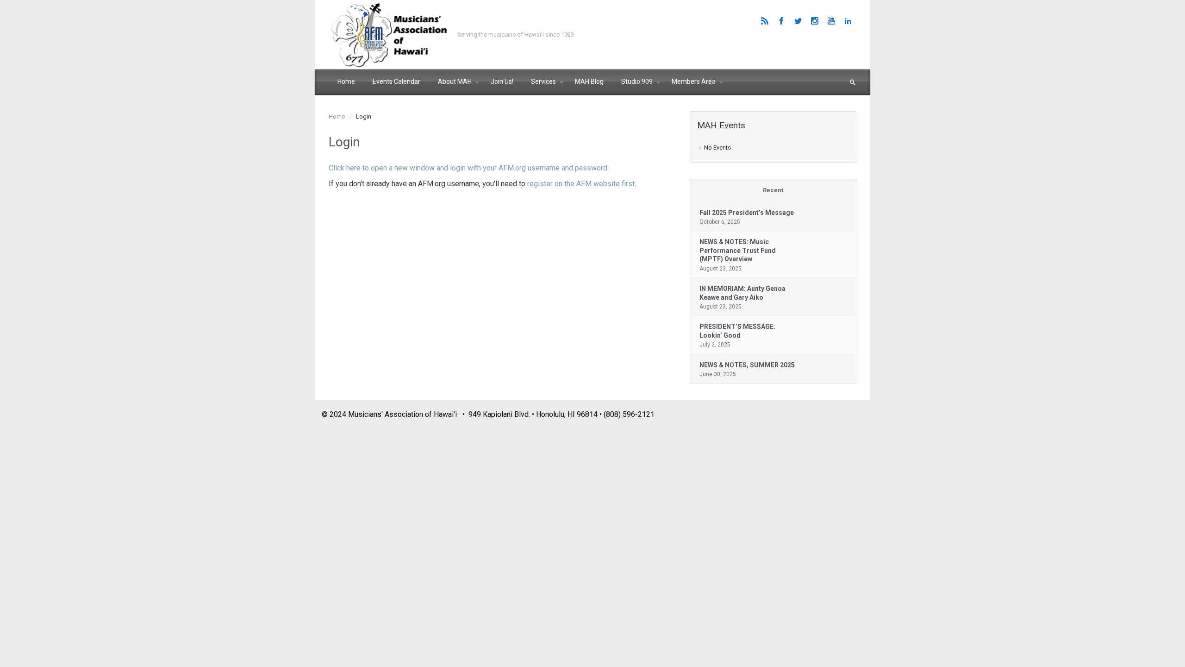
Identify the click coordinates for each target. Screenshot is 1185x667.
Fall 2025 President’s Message (746, 212)
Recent (773, 190)
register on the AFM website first (581, 183)
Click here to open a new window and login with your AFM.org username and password (468, 168)
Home (337, 116)
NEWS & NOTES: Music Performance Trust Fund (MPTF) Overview (737, 250)
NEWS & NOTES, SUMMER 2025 (747, 365)
